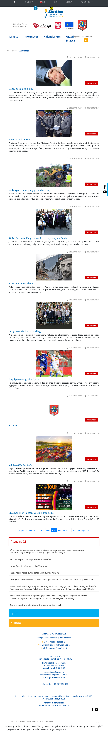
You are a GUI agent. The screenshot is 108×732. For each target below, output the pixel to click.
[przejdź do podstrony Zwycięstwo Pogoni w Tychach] (54, 363)
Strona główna (12, 51)
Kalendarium (52, 36)
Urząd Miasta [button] (70, 38)
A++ (70, 8)
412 (65, 530)
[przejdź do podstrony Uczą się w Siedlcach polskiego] (54, 315)
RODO (97, 722)
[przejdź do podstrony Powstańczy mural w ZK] (54, 267)
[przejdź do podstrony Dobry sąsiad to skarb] (54, 73)
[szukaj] (86, 40)
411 (59, 530)
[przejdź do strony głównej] (14, 2)
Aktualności (18, 541)
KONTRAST (46, 8)
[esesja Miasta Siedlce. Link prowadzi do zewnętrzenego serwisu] (42, 25)
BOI (56, 2)
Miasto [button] (13, 36)
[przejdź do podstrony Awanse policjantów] (54, 123)
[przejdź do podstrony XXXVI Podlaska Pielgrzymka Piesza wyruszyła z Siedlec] (54, 222)
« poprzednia (25, 530)
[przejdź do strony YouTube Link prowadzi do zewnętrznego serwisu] (96, 709)
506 (74, 530)
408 (42, 530)
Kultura (16, 623)
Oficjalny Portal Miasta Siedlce (20, 25)
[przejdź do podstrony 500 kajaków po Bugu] (54, 449)
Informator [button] (31, 36)
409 (48, 530)
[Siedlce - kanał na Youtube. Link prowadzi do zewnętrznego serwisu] (105, 192)
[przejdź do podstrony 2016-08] (54, 410)
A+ (67, 8)
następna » (83, 530)
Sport (14, 613)
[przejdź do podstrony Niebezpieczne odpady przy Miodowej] (54, 174)
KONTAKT (28, 2)
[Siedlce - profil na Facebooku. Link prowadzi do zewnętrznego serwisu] (105, 187)
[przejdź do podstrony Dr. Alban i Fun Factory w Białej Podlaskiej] (54, 497)
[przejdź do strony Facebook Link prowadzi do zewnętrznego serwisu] (92, 709)
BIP (43, 2)
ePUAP (69, 2)
